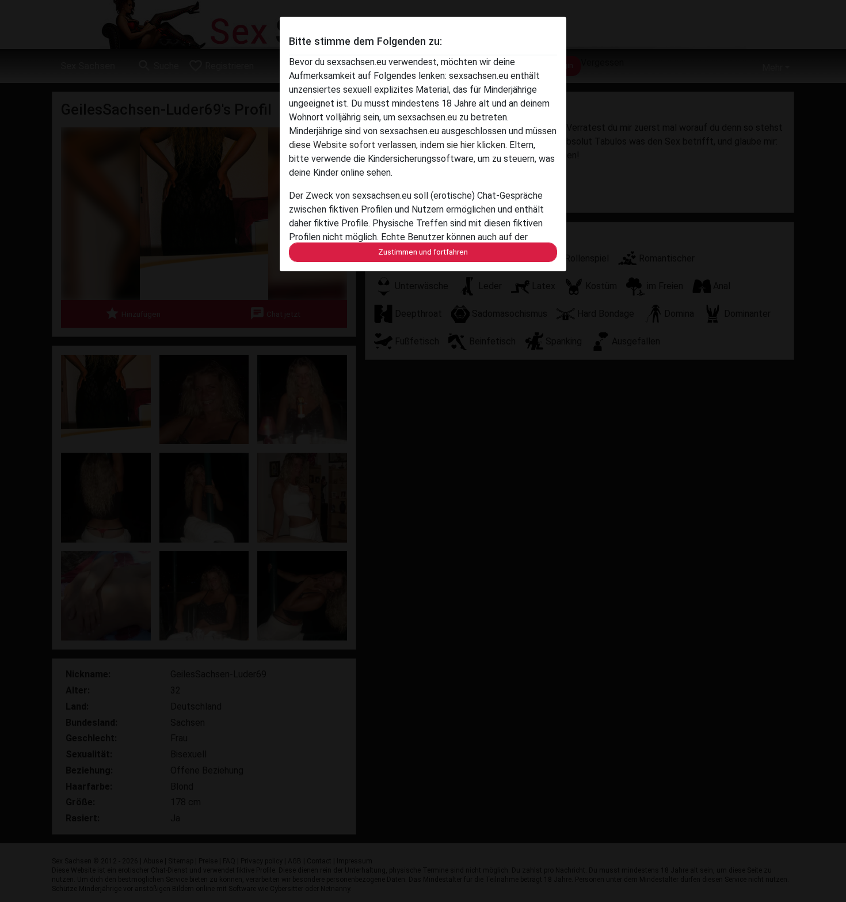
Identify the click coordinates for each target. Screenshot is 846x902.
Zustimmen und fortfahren (423, 252)
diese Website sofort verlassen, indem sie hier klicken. (398, 144)
